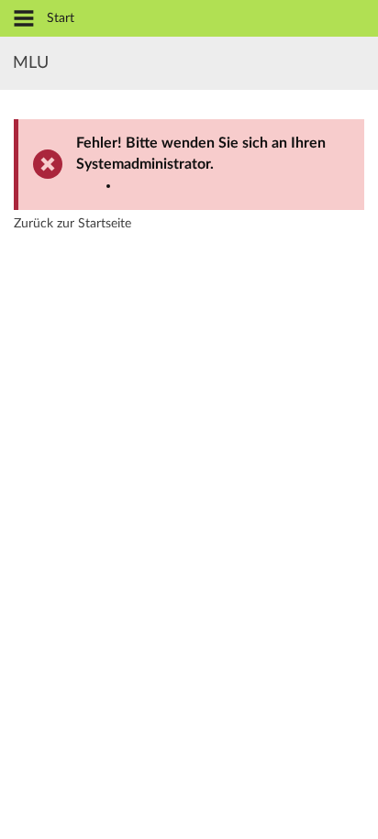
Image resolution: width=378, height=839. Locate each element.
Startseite (104, 223)
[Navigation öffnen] (24, 20)
